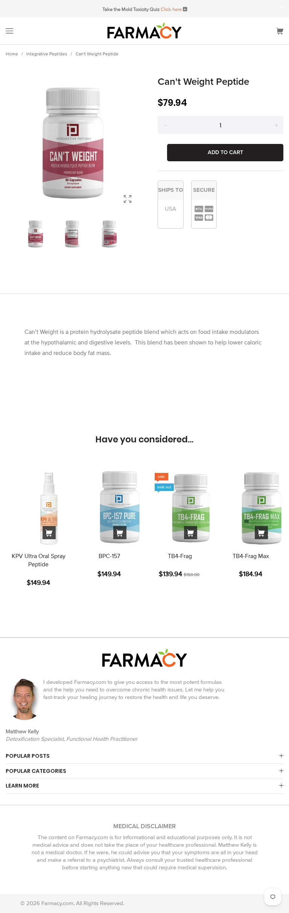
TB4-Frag (180, 556)
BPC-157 (109, 556)
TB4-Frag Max (251, 556)
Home (12, 54)
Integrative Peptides (46, 54)
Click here (171, 9)
